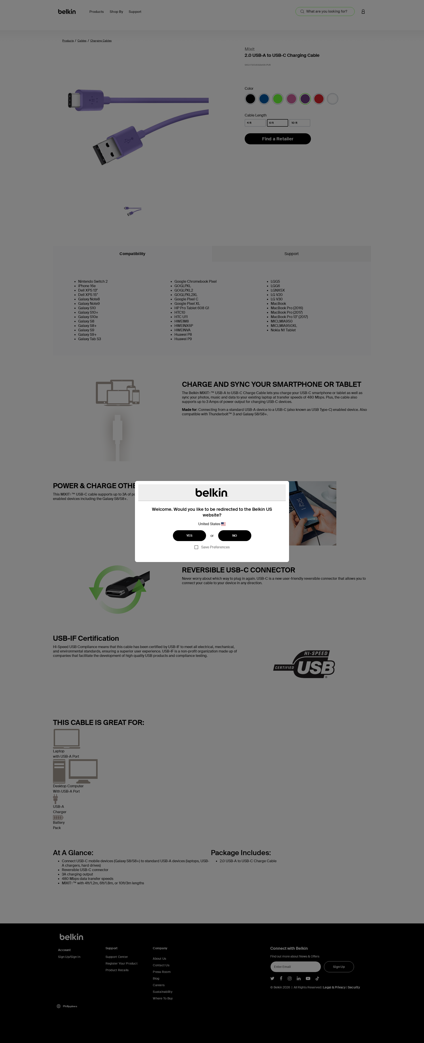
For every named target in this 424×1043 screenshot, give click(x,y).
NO (234, 536)
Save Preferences (215, 547)
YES (189, 536)
